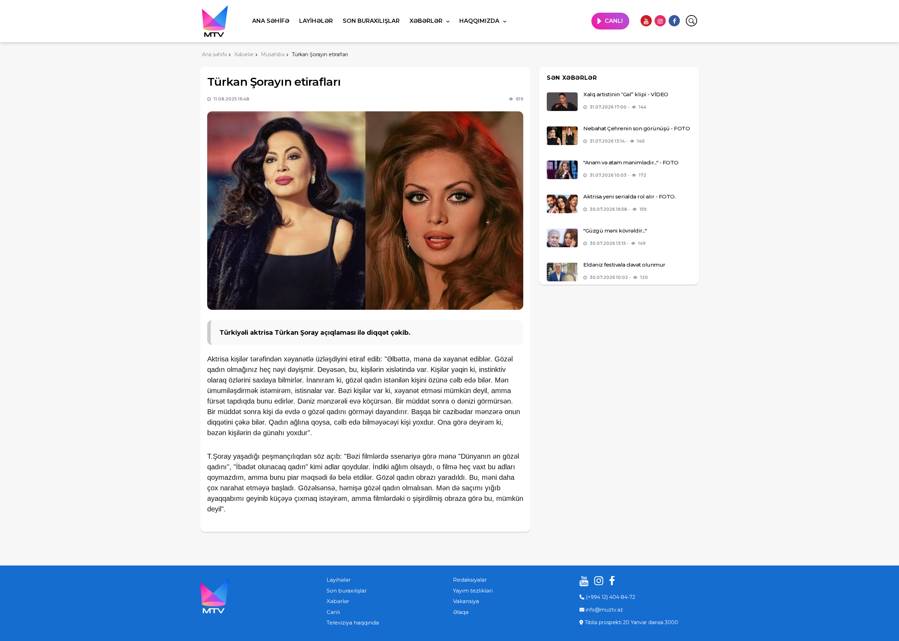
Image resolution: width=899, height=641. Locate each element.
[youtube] (646, 20)
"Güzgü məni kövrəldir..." (615, 230)
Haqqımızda (480, 21)
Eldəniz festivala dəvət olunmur (624, 264)
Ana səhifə (270, 21)
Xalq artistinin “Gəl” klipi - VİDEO (625, 94)
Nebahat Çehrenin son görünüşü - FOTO (636, 128)
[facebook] (674, 20)
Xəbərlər (426, 21)
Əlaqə (460, 612)
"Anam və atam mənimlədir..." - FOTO (630, 162)
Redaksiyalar (470, 579)
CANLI (614, 21)
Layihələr (316, 21)
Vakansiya (466, 601)
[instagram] (660, 20)
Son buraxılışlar (371, 21)
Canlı (333, 612)
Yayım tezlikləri (473, 590)
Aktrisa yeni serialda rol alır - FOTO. (629, 196)
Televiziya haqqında (353, 622)
